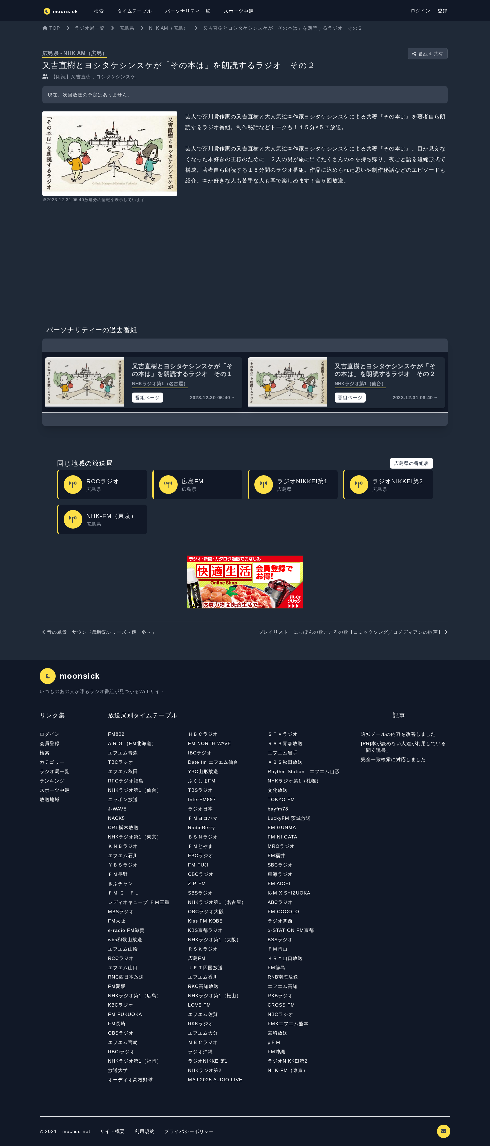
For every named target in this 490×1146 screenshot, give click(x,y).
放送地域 (50, 799)
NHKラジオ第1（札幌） (294, 780)
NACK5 (116, 818)
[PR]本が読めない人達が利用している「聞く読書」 (403, 747)
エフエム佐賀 (203, 1014)
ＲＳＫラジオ (203, 949)
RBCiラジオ (121, 1051)
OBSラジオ (121, 1033)
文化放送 (278, 790)
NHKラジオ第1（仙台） (135, 790)
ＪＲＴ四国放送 (205, 967)
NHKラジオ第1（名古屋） (217, 902)
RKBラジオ (280, 995)
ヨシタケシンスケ (116, 76)
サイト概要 (112, 1131)
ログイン (421, 10)
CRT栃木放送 (123, 827)
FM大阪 (117, 921)
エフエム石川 (123, 855)
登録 (443, 10)
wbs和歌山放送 (125, 939)
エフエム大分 (203, 1033)
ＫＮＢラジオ (123, 846)
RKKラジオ (200, 1023)
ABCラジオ (280, 902)
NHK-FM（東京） (288, 1070)
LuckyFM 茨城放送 (289, 818)
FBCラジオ (200, 855)
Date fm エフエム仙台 (213, 762)
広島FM (197, 958)
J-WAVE (117, 808)
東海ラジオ (280, 874)
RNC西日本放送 (126, 977)
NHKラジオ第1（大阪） (215, 939)
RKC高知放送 (203, 986)
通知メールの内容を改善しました (398, 734)
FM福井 (276, 855)
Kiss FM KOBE (205, 921)
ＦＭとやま (200, 846)
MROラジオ (281, 846)
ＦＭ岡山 (278, 949)
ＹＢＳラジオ (123, 865)
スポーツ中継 (55, 790)
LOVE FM (199, 1005)
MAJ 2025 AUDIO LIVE (215, 1079)
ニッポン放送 (123, 799)
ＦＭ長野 (118, 874)
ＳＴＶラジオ (283, 734)
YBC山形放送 (203, 771)
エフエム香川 (203, 977)
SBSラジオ (200, 893)
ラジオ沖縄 (200, 1051)
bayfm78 (278, 808)
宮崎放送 (278, 1033)
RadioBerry (201, 827)
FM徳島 (276, 967)
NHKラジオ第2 (205, 1070)
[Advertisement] (245, 262)
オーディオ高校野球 (130, 1079)
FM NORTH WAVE (209, 743)
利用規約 (145, 1131)
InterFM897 (202, 799)
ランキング (52, 780)
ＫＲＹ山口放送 (285, 958)
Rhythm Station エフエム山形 (303, 771)
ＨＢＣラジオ (203, 734)
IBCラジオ (200, 752)
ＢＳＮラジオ (203, 836)
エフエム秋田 (123, 771)
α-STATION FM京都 (291, 930)
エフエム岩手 (283, 752)
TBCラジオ (120, 762)
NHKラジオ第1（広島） (135, 995)
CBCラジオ (201, 874)
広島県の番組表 (411, 463)
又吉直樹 (81, 76)
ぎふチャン (120, 883)
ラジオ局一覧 (55, 771)
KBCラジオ (120, 1005)
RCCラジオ (121, 958)
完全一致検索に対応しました (393, 759)
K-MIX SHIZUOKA (289, 893)
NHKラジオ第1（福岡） (135, 1061)
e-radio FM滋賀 (126, 930)
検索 (45, 752)
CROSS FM (281, 1005)
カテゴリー (52, 762)
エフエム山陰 (123, 949)
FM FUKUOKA (125, 1014)
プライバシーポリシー (189, 1131)
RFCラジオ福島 (126, 780)
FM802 (116, 734)
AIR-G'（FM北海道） (132, 743)
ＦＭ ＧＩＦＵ (124, 893)
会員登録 (50, 743)
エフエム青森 (123, 752)
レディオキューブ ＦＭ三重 (138, 902)
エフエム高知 (283, 986)
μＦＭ (274, 1042)
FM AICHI (279, 883)
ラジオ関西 (280, 921)
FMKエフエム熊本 (288, 1023)
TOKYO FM (281, 799)
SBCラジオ (280, 865)
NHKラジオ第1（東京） (135, 836)
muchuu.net (76, 1131)
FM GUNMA (282, 827)
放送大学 (118, 1070)
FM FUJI (198, 865)
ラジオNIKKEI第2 (288, 1061)
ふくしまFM (202, 780)
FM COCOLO (283, 911)
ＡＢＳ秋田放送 (285, 762)
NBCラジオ (280, 1014)
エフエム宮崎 (123, 1042)
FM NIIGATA (282, 836)
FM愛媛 (117, 986)
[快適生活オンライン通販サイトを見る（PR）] (245, 582)
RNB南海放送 (283, 977)
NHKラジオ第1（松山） (215, 995)
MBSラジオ (121, 911)
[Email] (443, 1131)
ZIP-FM (197, 883)
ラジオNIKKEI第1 (208, 1061)
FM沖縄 (276, 1051)
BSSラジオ (280, 939)
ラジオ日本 (200, 808)
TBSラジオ (200, 790)
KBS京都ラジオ (205, 930)
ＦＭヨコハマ (203, 818)
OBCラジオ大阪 (206, 911)
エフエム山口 (123, 967)
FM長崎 (117, 1023)
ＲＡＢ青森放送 (285, 743)
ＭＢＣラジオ (203, 1042)
